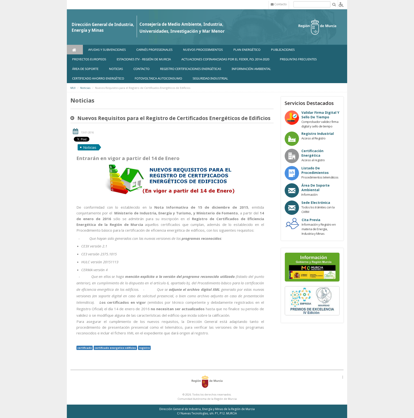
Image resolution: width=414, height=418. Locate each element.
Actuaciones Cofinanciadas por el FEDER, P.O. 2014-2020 (225, 59)
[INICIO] (75, 49)
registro (144, 347)
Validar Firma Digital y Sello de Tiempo (320, 114)
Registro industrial (317, 133)
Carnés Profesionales (154, 49)
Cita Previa (311, 220)
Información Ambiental (251, 69)
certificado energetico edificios (115, 347)
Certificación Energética (312, 153)
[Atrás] (73, 118)
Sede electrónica (315, 202)
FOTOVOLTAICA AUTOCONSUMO (158, 78)
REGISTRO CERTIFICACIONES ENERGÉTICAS (190, 69)
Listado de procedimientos (315, 170)
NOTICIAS (116, 69)
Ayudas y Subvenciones (107, 49)
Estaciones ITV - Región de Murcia (144, 59)
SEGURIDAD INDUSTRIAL (210, 78)
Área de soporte (85, 69)
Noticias (85, 88)
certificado (84, 347)
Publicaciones (283, 49)
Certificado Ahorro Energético (98, 78)
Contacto (141, 69)
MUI (72, 88)
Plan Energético (246, 49)
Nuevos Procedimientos (203, 49)
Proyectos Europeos (89, 59)
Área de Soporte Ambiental (315, 187)
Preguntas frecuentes (298, 59)
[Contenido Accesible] (341, 4)
